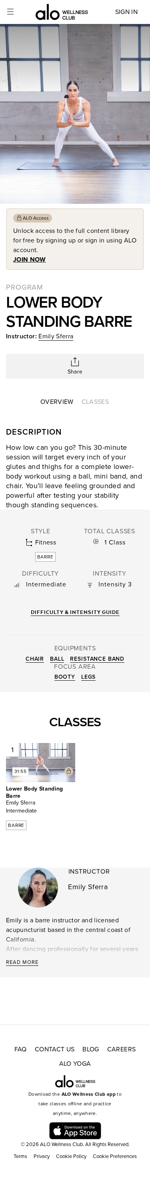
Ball (57, 659)
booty (64, 676)
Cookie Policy (71, 1156)
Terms (20, 1156)
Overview (57, 402)
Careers (121, 1049)
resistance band (97, 659)
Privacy (42, 1156)
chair (35, 659)
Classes (95, 402)
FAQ (20, 1049)
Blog (90, 1049)
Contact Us (55, 1049)
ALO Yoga (75, 1064)
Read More (22, 962)
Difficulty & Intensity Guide (75, 612)
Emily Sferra (55, 336)
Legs (88, 676)
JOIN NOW (29, 260)
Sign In (126, 12)
